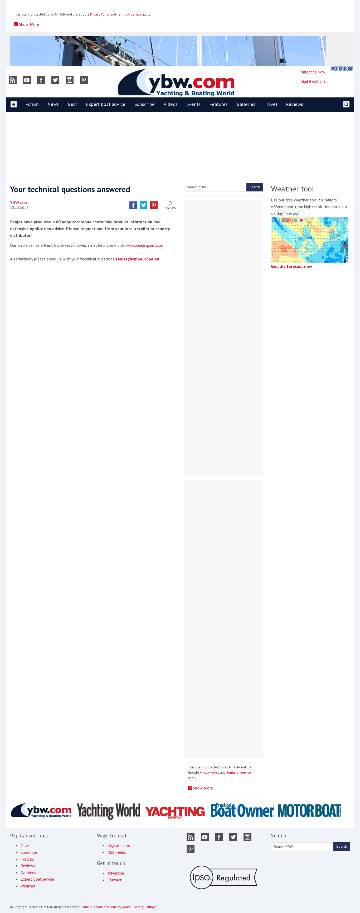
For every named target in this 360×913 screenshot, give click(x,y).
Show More (28, 24)
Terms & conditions (95, 907)
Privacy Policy (100, 14)
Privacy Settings (144, 907)
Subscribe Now (313, 72)
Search (254, 187)
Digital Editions (313, 81)
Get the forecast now (291, 266)
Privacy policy (121, 907)
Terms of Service (129, 14)
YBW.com (19, 202)
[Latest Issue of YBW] (342, 68)
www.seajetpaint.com (145, 245)
